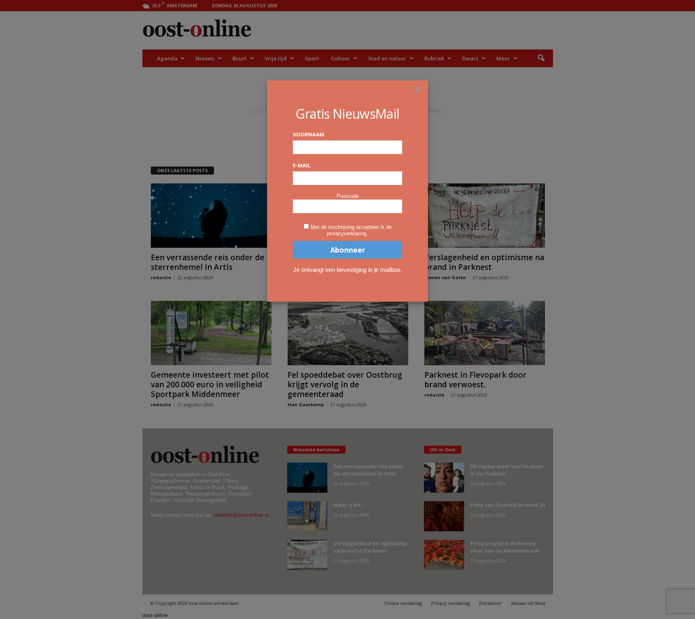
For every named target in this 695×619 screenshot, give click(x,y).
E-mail (301, 165)
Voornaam (308, 134)
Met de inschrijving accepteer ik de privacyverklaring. (351, 230)
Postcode (348, 196)
